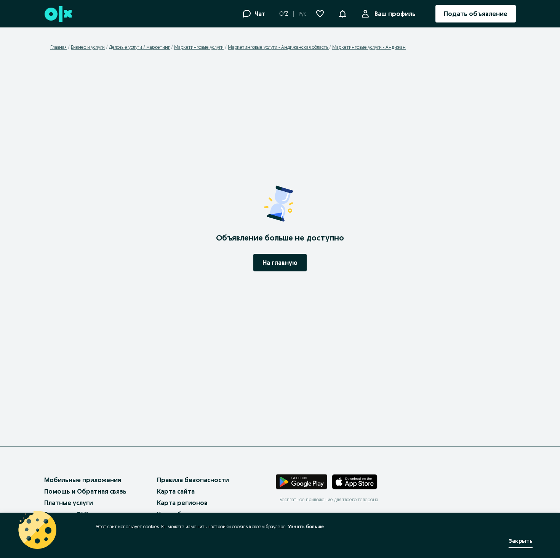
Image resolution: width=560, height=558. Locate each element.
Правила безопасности (193, 480)
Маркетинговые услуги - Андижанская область (278, 47)
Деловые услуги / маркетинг (139, 47)
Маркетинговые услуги (199, 47)
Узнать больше (306, 526)
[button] (342, 13)
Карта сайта (176, 491)
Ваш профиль (395, 14)
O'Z (283, 13)
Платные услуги (68, 503)
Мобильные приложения (82, 480)
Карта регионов (182, 503)
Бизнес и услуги (88, 47)
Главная (58, 47)
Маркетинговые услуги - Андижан (369, 47)
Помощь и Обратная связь (85, 491)
